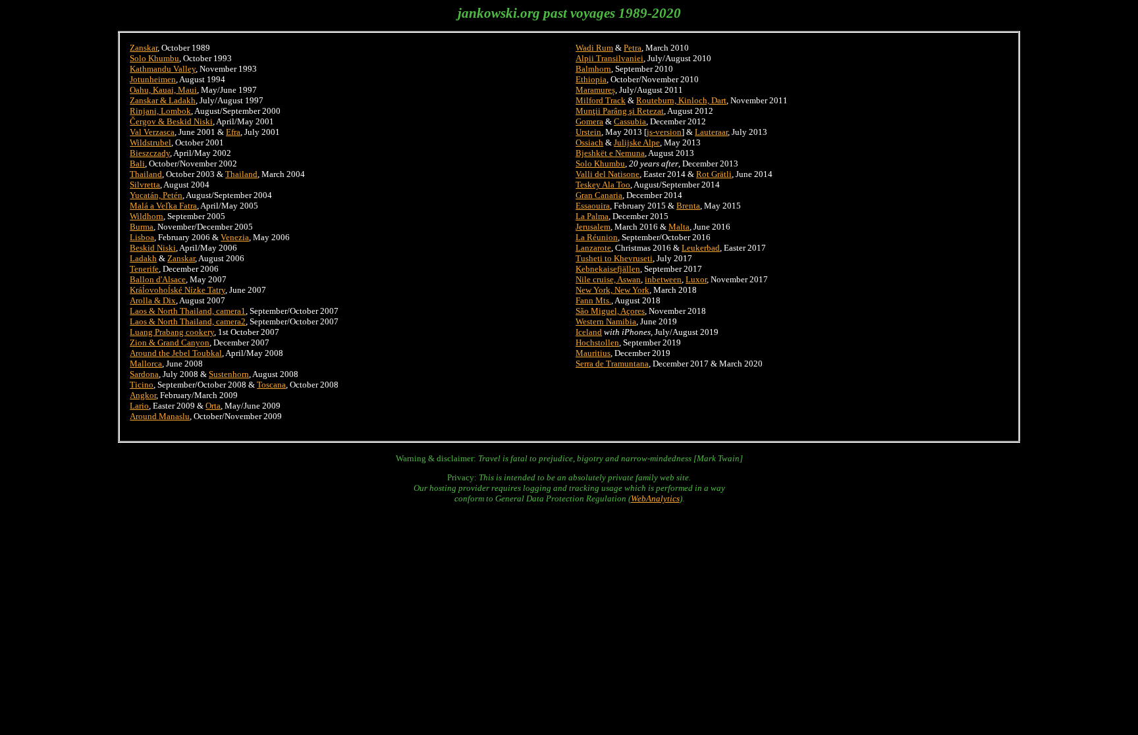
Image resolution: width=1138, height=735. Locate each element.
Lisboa (142, 237)
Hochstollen (597, 342)
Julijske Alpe (637, 142)
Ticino (141, 385)
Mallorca (146, 363)
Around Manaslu (160, 416)
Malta (679, 227)
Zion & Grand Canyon (169, 342)
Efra (233, 132)
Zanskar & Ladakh (163, 100)
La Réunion (597, 237)
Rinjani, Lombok (160, 111)
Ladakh (143, 258)
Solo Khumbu (154, 58)
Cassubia (630, 121)
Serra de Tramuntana (612, 363)
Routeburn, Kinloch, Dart (681, 100)
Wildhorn (146, 216)
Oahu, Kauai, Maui (163, 90)
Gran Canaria (599, 195)
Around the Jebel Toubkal (176, 353)
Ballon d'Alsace (158, 279)
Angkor (143, 395)
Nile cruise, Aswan (608, 279)
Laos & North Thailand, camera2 (188, 321)
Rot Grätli (714, 174)
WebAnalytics (655, 498)
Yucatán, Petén (156, 195)
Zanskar (143, 48)
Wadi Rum (594, 48)
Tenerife (144, 269)
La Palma (592, 216)
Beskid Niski (153, 248)
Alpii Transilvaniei (609, 58)
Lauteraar (711, 132)
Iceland (589, 332)
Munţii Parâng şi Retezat (620, 111)
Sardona (144, 374)
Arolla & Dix (153, 300)
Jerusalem (593, 227)
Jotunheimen (153, 79)
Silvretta (145, 185)
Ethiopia (591, 79)
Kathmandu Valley (163, 69)
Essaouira (593, 206)
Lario (139, 406)
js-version (664, 132)
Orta (213, 406)
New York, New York (612, 290)
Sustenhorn (229, 374)
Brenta (688, 206)
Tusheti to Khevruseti (614, 258)
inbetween (663, 279)
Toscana (271, 385)
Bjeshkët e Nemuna (610, 153)
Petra (632, 48)
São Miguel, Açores (610, 311)
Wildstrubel (150, 142)
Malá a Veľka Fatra (163, 206)
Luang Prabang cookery (172, 332)
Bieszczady (150, 153)
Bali (137, 163)
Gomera (589, 121)
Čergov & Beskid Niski (171, 121)
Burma (141, 227)
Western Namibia (606, 321)
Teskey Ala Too (603, 185)
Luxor (696, 279)
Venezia (235, 237)
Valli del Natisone (607, 174)
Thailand (146, 174)
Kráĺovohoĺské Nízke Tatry (177, 290)
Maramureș (595, 90)
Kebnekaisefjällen (608, 269)
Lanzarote (593, 248)
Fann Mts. (593, 300)
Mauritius (593, 353)
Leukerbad (701, 248)
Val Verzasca (152, 132)
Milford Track (601, 100)
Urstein (588, 132)
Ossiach (589, 142)
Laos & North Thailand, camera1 (188, 311)
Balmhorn (593, 69)
